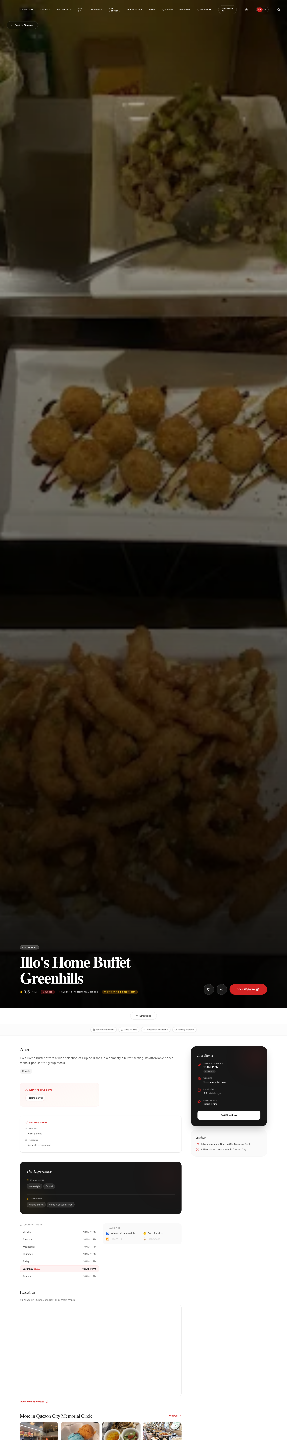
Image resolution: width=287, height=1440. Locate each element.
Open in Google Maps (32, 1401)
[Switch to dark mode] (246, 9)
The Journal (114, 9)
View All (173, 1415)
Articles (96, 10)
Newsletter (134, 10)
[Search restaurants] (278, 9)
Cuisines (63, 10)
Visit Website (246, 989)
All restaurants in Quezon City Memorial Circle (226, 1144)
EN (259, 9)
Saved (169, 10)
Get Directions (229, 1115)
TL (265, 9)
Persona (185, 10)
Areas (44, 10)
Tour (152, 10)
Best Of (81, 9)
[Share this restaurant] (222, 989)
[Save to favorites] (209, 989)
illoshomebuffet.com (214, 1082)
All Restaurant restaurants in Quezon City (223, 1149)
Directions (145, 1015)
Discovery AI (227, 9)
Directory (27, 10)
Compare (206, 10)
